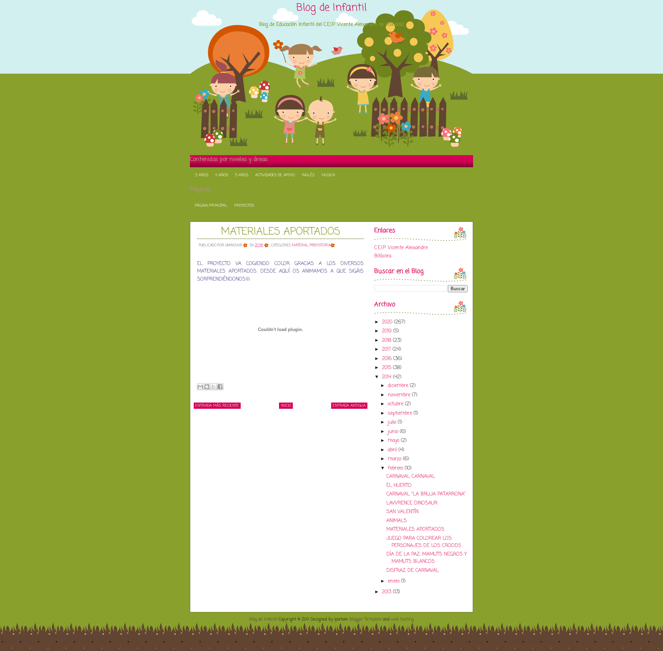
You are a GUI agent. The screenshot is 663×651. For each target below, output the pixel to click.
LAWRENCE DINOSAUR (412, 503)
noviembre (400, 395)
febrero (396, 468)
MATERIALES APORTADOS (280, 231)
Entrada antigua (349, 405)
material (300, 245)
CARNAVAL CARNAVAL (410, 476)
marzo (395, 459)
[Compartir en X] (213, 386)
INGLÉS (308, 175)
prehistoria (320, 245)
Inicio (286, 405)
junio (394, 431)
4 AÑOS (221, 175)
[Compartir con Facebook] (220, 386)
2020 (388, 322)
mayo (394, 440)
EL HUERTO (399, 485)
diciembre (399, 385)
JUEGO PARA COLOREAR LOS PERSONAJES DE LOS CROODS (423, 542)
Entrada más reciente (217, 405)
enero (394, 581)
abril (393, 450)
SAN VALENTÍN (402, 512)
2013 (387, 592)
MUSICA (328, 175)
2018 (387, 340)
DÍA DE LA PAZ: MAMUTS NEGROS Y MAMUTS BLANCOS (426, 558)
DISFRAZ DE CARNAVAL (412, 570)
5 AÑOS (241, 175)
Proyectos (244, 205)
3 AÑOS (201, 175)
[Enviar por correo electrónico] (200, 386)
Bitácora (382, 256)
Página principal (211, 205)
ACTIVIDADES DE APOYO (275, 175)
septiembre (401, 413)
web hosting (402, 619)
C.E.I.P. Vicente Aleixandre (401, 248)
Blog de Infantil (331, 8)
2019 (387, 331)
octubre (396, 404)
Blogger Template (365, 619)
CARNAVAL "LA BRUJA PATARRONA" (426, 494)
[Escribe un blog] (206, 386)
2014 (387, 377)
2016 (387, 358)
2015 (387, 367)
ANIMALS (396, 521)
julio (393, 422)
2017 (387, 349)
